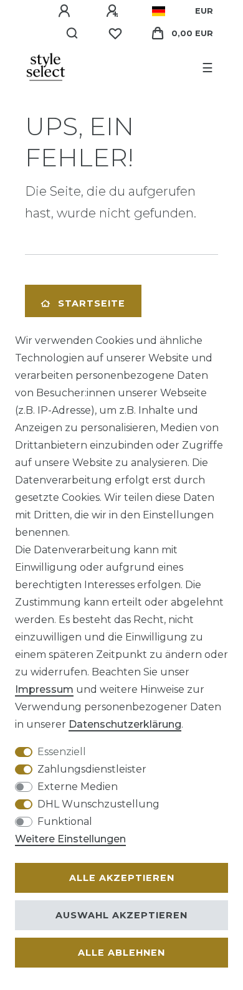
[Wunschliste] (115, 33)
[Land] (158, 11)
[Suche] (72, 33)
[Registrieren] (114, 11)
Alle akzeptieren (121, 877)
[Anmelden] (66, 11)
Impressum (44, 689)
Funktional (64, 821)
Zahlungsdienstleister (91, 769)
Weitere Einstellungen (70, 839)
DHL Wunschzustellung (98, 804)
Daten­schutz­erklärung (125, 724)
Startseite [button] (91, 303)
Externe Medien (77, 786)
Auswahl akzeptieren (121, 915)
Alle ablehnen (121, 952)
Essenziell (61, 752)
